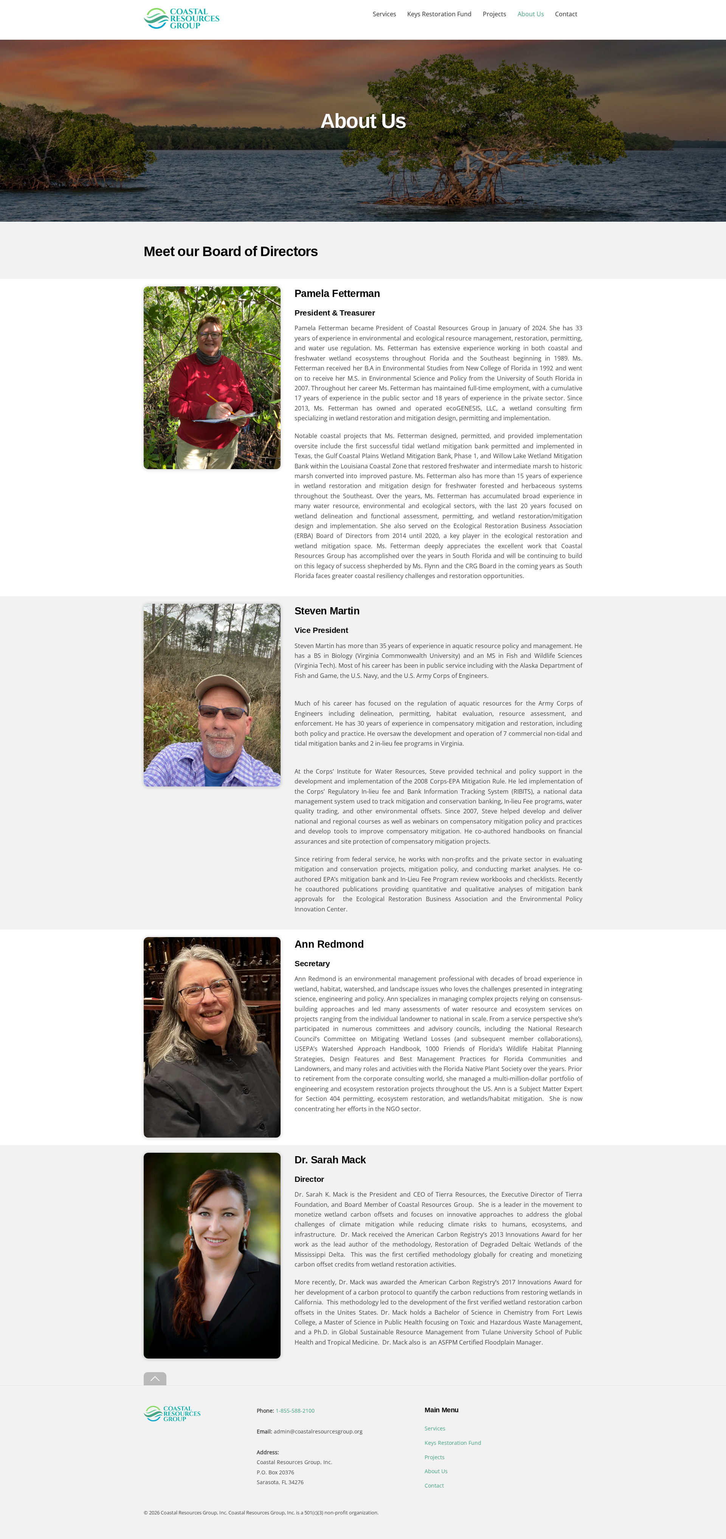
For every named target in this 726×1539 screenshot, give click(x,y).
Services (384, 14)
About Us (531, 14)
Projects (494, 14)
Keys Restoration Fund (439, 14)
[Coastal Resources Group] (181, 25)
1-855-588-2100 (295, 1410)
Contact (566, 14)
